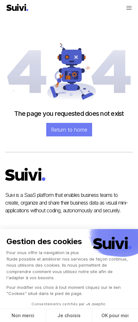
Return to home (69, 129)
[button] (129, 8)
